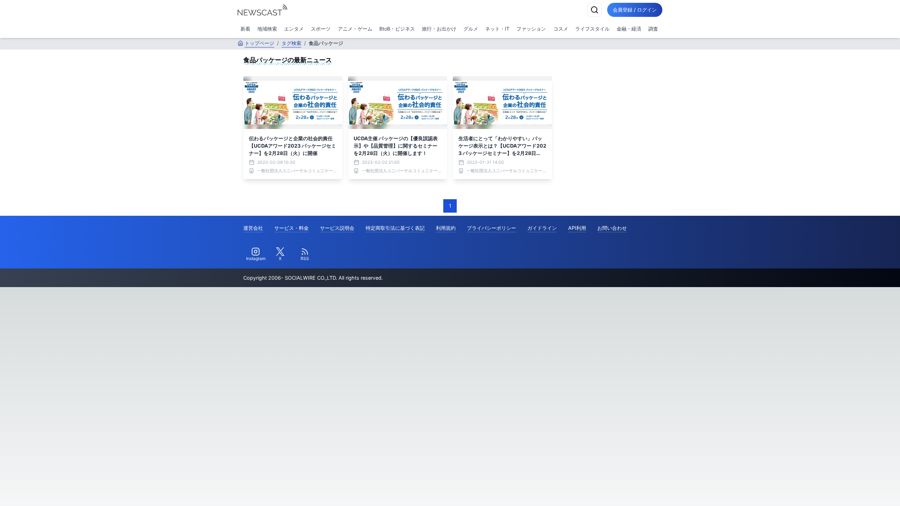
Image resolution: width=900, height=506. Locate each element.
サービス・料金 (291, 228)
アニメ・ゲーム (355, 29)
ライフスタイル (592, 29)
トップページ (259, 43)
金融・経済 (629, 29)
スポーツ (320, 29)
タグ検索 (291, 43)
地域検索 (267, 29)
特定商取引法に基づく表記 (395, 228)
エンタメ (294, 29)
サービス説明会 (337, 228)
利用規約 (446, 228)
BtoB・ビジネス (397, 29)
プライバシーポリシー (491, 228)
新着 (245, 29)
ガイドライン (542, 228)
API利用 (577, 228)
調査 (653, 29)
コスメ (560, 29)
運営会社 (253, 228)
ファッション (531, 29)
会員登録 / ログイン (635, 10)
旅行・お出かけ (439, 29)
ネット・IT (497, 29)
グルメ (470, 29)
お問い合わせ (612, 228)
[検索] (594, 10)
